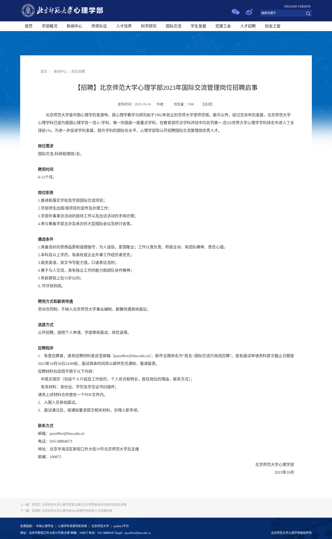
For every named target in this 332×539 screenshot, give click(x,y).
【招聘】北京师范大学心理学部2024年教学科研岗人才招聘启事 (66, 511)
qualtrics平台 (121, 526)
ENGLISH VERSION (297, 6)
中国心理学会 (44, 526)
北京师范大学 (100, 526)
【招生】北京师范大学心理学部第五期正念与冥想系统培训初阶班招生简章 (73, 504)
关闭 (207, 104)
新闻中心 (74, 26)
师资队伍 (99, 26)
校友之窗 (272, 26)
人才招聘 (248, 26)
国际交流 (173, 26)
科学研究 (149, 26)
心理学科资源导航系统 (72, 526)
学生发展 (198, 26)
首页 (29, 26)
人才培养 (124, 26)
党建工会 (223, 26)
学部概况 (49, 26)
